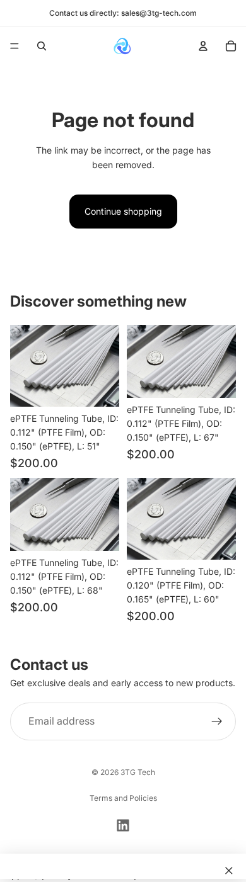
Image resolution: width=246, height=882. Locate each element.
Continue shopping (123, 211)
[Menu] (14, 45)
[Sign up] (217, 721)
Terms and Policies (123, 798)
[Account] (203, 46)
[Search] (42, 46)
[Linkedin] (123, 825)
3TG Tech (137, 772)
